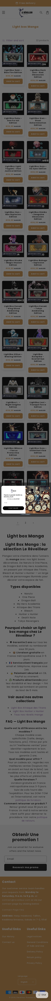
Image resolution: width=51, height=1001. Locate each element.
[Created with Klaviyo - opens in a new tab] (25, 514)
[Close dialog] (47, 488)
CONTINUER (13, 508)
